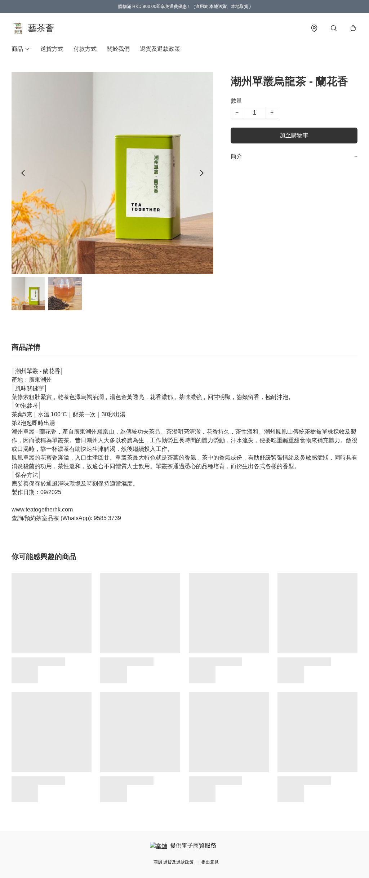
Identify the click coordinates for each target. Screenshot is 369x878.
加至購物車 (294, 135)
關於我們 (118, 49)
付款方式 (85, 49)
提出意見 (210, 862)
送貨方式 (51, 49)
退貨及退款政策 (160, 49)
